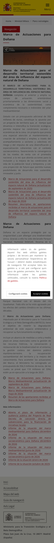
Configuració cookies (18, 293)
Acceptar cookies (40, 293)
